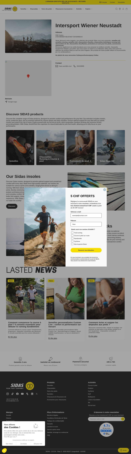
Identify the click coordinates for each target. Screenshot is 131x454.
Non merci (9, 443)
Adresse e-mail (76, 212)
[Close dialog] (105, 190)
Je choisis (23, 443)
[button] (4, 450)
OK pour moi (38, 443)
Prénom (73, 220)
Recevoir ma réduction (86, 250)
